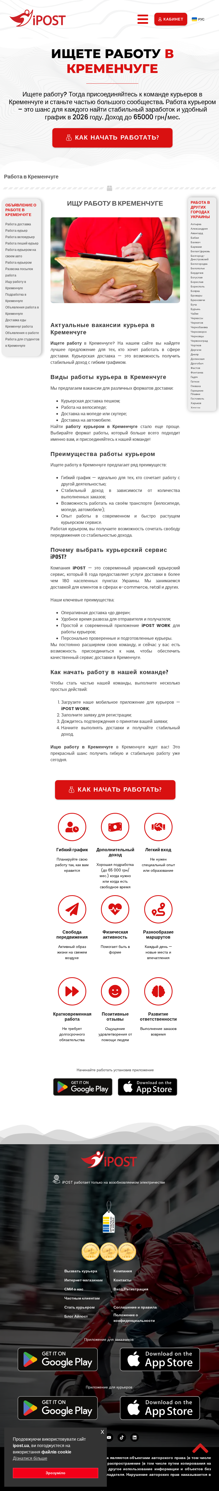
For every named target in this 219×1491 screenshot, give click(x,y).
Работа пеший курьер (21, 243)
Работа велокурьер (20, 237)
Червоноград (199, 341)
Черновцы (197, 336)
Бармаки (196, 247)
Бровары (196, 296)
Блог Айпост (76, 1316)
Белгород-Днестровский (200, 257)
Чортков (196, 345)
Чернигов (197, 323)
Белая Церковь (200, 251)
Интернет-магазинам (83, 1280)
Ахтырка (196, 224)
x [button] (102, 1431)
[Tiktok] (122, 1437)
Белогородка (199, 264)
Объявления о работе (22, 333)
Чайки (194, 314)
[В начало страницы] (200, 1448)
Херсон (195, 408)
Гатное (195, 382)
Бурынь (195, 309)
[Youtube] (109, 1437)
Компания (123, 1271)
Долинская (197, 359)
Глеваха (196, 386)
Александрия (199, 229)
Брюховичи (198, 300)
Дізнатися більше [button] (30, 1458)
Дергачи (196, 350)
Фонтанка (197, 372)
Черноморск (198, 332)
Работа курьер (16, 230)
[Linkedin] (134, 1437)
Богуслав (196, 277)
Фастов (195, 368)
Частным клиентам (82, 1298)
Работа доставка (18, 224)
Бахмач (195, 242)
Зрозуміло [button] (55, 1473)
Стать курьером (79, 1307)
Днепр (195, 354)
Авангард (197, 233)
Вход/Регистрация (131, 1289)
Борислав (197, 282)
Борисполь (198, 286)
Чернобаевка (199, 327)
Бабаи (195, 238)
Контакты (122, 1280)
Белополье (198, 268)
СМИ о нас (73, 1289)
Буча (194, 305)
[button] (143, 19)
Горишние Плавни (197, 392)
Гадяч (194, 377)
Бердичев (197, 273)
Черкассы (197, 318)
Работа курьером (18, 262)
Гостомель (197, 399)
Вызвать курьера (80, 1271)
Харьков (196, 403)
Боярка (195, 291)
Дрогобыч (197, 363)
